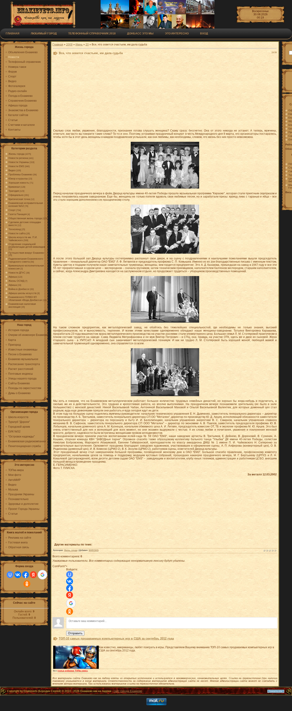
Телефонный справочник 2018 (92, 33)
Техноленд (14, 229)
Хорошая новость (18, 182)
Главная (12, 33)
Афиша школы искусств (22, 293)
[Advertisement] (165, 93)
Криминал (14, 186)
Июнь (79, 44)
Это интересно (177, 33)
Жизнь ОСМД (16, 280)
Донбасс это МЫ (140, 33)
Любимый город (44, 33)
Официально (15, 195)
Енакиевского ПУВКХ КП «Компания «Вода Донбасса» (25, 298)
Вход (204, 33)
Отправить (75, 633)
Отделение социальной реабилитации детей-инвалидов (26, 245)
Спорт (12, 210)
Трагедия (13, 191)
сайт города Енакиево (128, 691)
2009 (69, 44)
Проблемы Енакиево (20, 174)
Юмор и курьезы (18, 178)
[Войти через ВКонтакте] (17, 574)
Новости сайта (17, 233)
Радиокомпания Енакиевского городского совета (25, 260)
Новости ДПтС (16, 272)
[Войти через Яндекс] (33, 574)
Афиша (12, 276)
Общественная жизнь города (25, 218)
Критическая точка (19, 199)
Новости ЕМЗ (16, 166)
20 (87, 44)
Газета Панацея (17, 214)
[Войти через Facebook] (25, 574)
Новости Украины (18, 162)
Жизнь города (16, 154)
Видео (12, 170)
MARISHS (94, 550)
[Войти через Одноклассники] (26, 583)
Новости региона (18, 158)
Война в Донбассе (18, 289)
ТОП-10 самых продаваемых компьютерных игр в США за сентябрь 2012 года (116, 638)
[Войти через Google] (42, 574)
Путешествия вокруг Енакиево (26, 252)
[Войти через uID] (10, 574)
